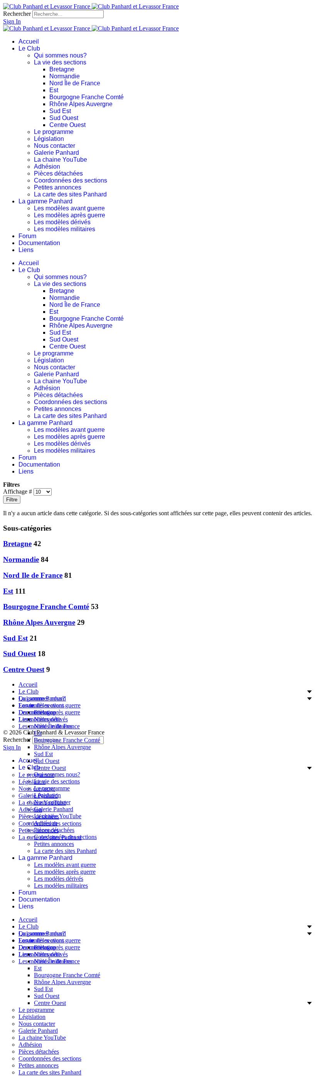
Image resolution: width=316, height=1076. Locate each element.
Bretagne (61, 69)
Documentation (39, 243)
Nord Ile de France (32, 575)
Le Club (29, 48)
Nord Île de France (74, 83)
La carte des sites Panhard (70, 194)
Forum (27, 236)
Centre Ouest (67, 125)
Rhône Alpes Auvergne (81, 104)
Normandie (64, 76)
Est (53, 90)
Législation (49, 138)
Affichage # (18, 491)
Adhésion (47, 166)
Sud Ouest (63, 118)
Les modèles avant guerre (69, 208)
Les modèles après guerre (69, 215)
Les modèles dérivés (62, 222)
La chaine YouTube (60, 159)
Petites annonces (57, 187)
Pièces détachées (58, 173)
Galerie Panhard (56, 152)
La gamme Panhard (45, 201)
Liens (26, 250)
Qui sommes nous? (60, 55)
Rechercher (17, 13)
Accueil (28, 41)
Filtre (11, 499)
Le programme (54, 132)
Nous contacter (54, 145)
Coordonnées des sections (70, 180)
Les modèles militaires (64, 229)
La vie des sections (60, 62)
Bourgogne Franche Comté (86, 97)
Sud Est (60, 111)
